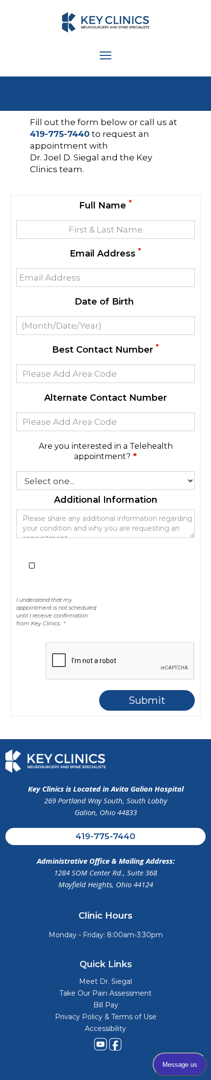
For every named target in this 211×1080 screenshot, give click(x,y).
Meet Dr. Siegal (105, 981)
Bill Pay (105, 1005)
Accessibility (105, 1028)
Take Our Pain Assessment (105, 993)
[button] (105, 55)
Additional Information (106, 500)
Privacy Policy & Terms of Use (106, 1016)
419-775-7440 (105, 836)
